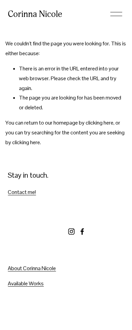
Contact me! (22, 192)
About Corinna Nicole (32, 268)
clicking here (99, 122)
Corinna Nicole (35, 14)
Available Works (26, 283)
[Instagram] (71, 231)
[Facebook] (82, 231)
